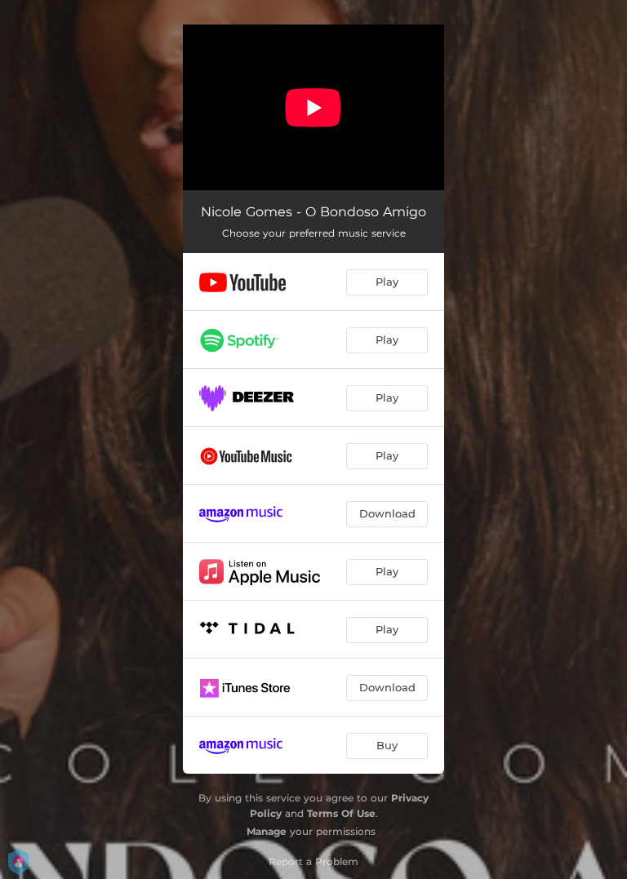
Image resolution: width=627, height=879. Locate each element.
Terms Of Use (341, 813)
